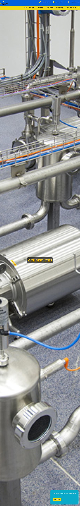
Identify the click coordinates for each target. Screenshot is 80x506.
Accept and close (57, 499)
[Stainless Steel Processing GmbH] (4, 3)
